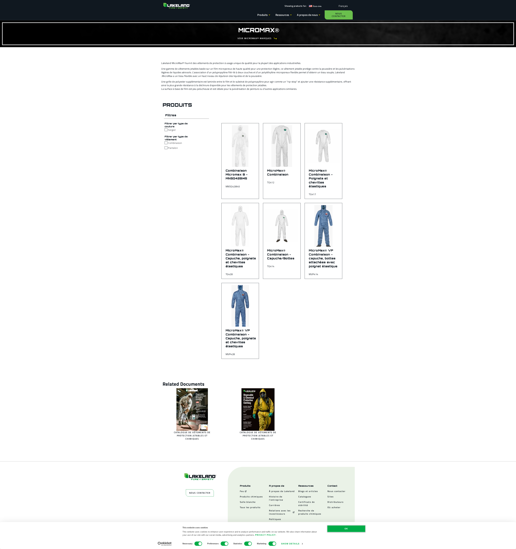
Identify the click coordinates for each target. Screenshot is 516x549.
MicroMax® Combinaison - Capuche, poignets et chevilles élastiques (241, 258)
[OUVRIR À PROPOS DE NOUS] (319, 15)
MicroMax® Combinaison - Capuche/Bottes (280, 254)
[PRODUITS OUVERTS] (269, 15)
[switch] (224, 543)
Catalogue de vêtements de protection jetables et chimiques (192, 435)
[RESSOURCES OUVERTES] (291, 15)
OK (346, 528)
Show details (290, 544)
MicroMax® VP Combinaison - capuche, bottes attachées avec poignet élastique (323, 258)
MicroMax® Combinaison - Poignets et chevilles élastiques (321, 178)
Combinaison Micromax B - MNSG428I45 (237, 174)
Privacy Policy (265, 535)
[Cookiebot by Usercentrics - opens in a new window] (164, 544)
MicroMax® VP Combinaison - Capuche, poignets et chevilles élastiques (241, 338)
